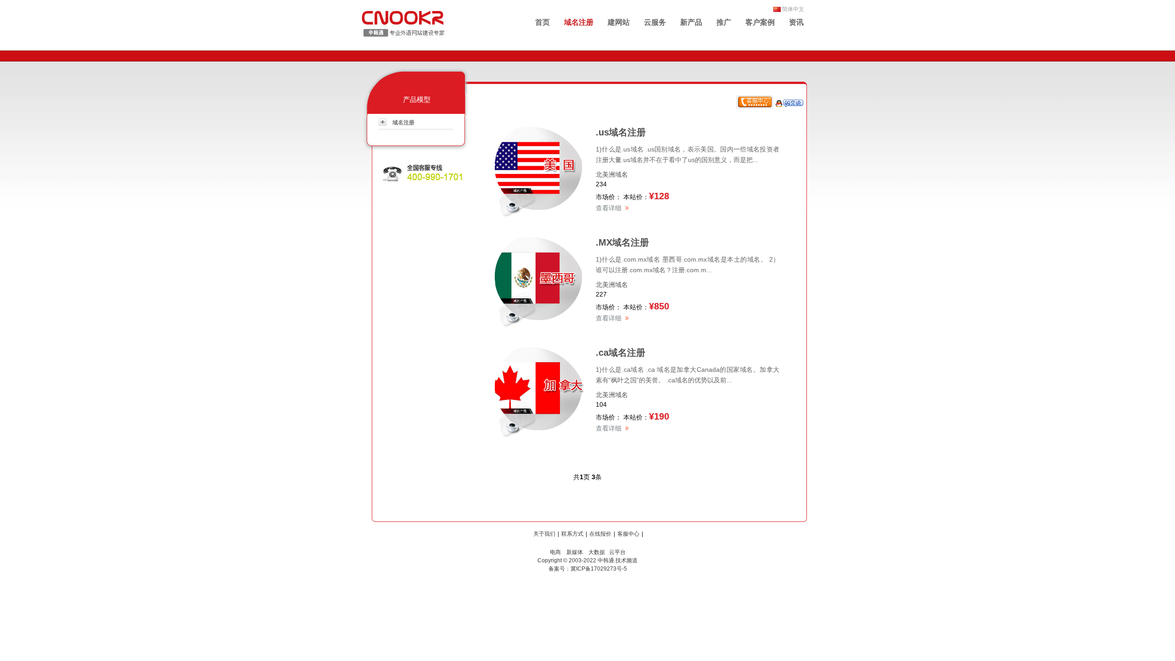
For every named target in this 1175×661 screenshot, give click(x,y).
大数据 (596, 552)
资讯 (796, 22)
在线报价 (600, 534)
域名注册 (578, 22)
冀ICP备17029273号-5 (599, 569)
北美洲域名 (612, 174)
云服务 (655, 22)
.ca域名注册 (620, 352)
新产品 (691, 22)
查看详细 (608, 208)
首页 (542, 22)
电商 (555, 552)
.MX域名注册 (622, 242)
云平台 (617, 552)
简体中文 (793, 9)
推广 (723, 22)
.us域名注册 (621, 132)
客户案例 (760, 22)
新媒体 (574, 552)
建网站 (619, 22)
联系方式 (572, 534)
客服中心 (628, 534)
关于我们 (544, 534)
